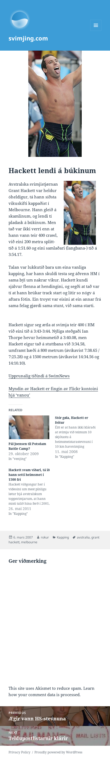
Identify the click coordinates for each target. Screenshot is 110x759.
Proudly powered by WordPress (58, 752)
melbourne (29, 542)
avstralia (83, 537)
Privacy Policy (19, 752)
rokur (45, 537)
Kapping (63, 537)
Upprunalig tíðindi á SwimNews (39, 375)
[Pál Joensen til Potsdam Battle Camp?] (29, 427)
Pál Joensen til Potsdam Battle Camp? (27, 446)
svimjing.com (28, 38)
